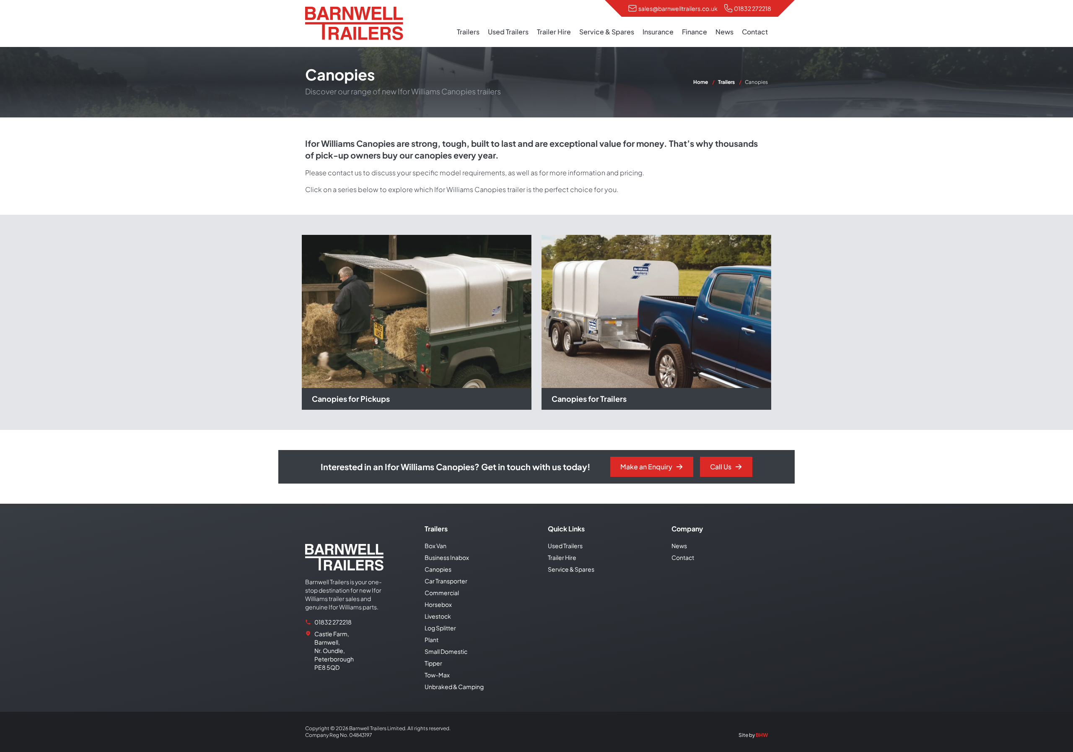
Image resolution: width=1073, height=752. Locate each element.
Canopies (438, 569)
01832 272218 (752, 8)
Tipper (433, 663)
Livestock (438, 616)
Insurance (658, 31)
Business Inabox (447, 557)
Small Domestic (446, 651)
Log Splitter (440, 628)
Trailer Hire (554, 31)
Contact (755, 31)
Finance (694, 31)
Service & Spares (606, 31)
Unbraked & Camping (454, 686)
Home (700, 82)
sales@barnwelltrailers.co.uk (678, 8)
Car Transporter (446, 581)
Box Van (435, 545)
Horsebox (438, 604)
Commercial (442, 592)
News (724, 31)
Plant (431, 639)
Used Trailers (508, 31)
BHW (762, 735)
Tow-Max (437, 675)
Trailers (468, 31)
